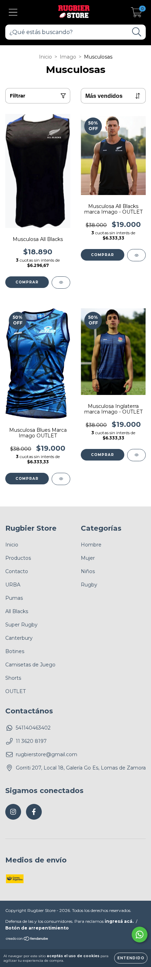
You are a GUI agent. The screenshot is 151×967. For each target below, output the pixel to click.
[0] (136, 14)
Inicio (45, 57)
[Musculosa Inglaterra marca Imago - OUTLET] (136, 455)
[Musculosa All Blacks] (61, 282)
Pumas (14, 598)
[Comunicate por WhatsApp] (139, 934)
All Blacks (16, 611)
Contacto (16, 571)
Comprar (27, 282)
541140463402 (33, 728)
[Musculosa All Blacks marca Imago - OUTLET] (136, 255)
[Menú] (13, 12)
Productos (18, 558)
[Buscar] (137, 32)
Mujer (88, 558)
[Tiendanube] (27, 939)
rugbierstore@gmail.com (46, 754)
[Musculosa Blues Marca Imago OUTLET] (61, 479)
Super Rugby (21, 625)
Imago (68, 57)
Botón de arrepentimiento (37, 928)
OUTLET (15, 691)
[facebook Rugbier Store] (34, 812)
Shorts (13, 678)
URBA (12, 585)
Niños (88, 571)
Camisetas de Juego (30, 665)
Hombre (91, 545)
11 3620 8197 (31, 741)
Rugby (89, 585)
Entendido (130, 958)
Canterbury (19, 638)
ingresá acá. (119, 921)
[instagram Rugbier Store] (13, 812)
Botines (14, 651)
